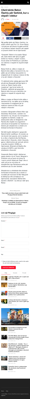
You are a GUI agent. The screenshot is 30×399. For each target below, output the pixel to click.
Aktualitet (6, 7)
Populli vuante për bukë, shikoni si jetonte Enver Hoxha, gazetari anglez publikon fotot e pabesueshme (18, 293)
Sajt (2, 254)
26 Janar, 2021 (15, 19)
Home (2, 391)
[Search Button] (28, 2)
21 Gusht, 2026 (6, 323)
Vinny (7, 19)
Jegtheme (3, 395)
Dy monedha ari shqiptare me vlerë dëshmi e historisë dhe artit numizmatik (17, 329)
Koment (3, 221)
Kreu (2, 7)
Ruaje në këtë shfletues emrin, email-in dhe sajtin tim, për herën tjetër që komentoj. (16, 262)
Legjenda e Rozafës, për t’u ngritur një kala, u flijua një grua (18, 277)
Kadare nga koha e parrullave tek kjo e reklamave (12, 320)
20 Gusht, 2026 (12, 363)
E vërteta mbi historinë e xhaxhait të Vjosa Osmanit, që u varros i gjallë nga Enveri (18, 301)
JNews (5, 394)
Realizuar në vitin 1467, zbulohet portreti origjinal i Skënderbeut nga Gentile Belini (17, 285)
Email (3, 247)
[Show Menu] (2, 2)
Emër (3, 240)
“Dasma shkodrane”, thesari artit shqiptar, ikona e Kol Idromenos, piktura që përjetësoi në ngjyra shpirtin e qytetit (17, 359)
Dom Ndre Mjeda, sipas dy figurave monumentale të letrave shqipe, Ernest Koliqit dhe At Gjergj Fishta (18, 337)
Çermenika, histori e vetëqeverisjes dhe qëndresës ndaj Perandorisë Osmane (17, 368)
